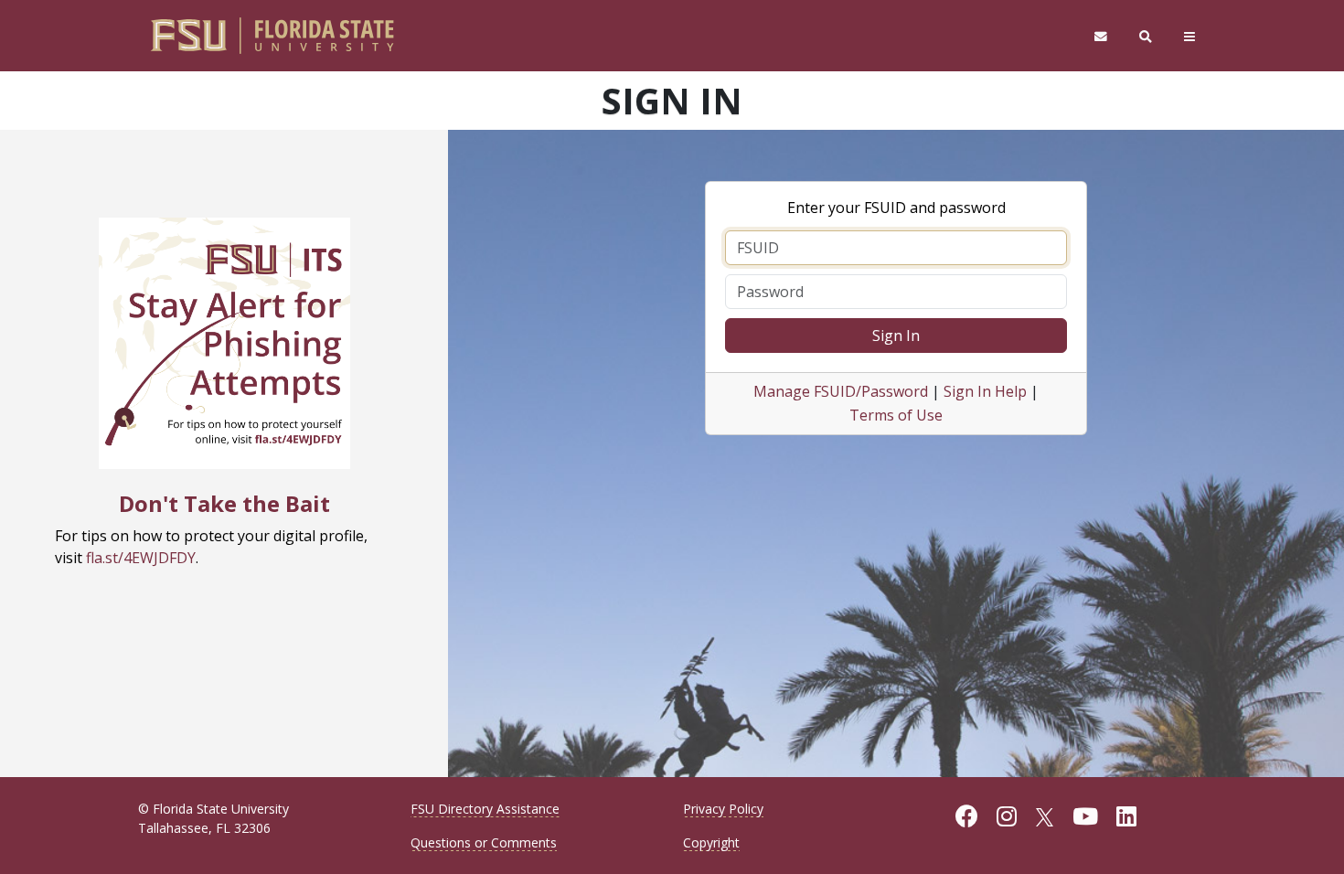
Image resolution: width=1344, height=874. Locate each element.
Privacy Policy (723, 808)
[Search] (1146, 36)
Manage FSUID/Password (840, 391)
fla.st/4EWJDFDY (141, 558)
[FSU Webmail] (1100, 36)
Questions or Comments (484, 842)
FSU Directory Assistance (485, 808)
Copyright (711, 842)
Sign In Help (985, 391)
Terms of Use (896, 415)
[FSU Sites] (1190, 36)
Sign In (896, 335)
